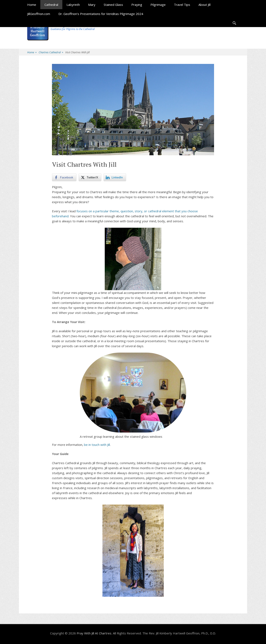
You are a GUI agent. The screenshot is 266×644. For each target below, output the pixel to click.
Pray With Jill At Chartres (94, 633)
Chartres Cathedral (51, 52)
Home (31, 4)
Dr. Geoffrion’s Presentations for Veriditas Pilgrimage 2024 (100, 14)
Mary (91, 4)
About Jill (204, 4)
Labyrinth (73, 4)
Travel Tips (182, 4)
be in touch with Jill (97, 445)
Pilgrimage (158, 4)
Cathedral (51, 4)
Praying (136, 4)
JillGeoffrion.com (38, 14)
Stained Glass (113, 4)
